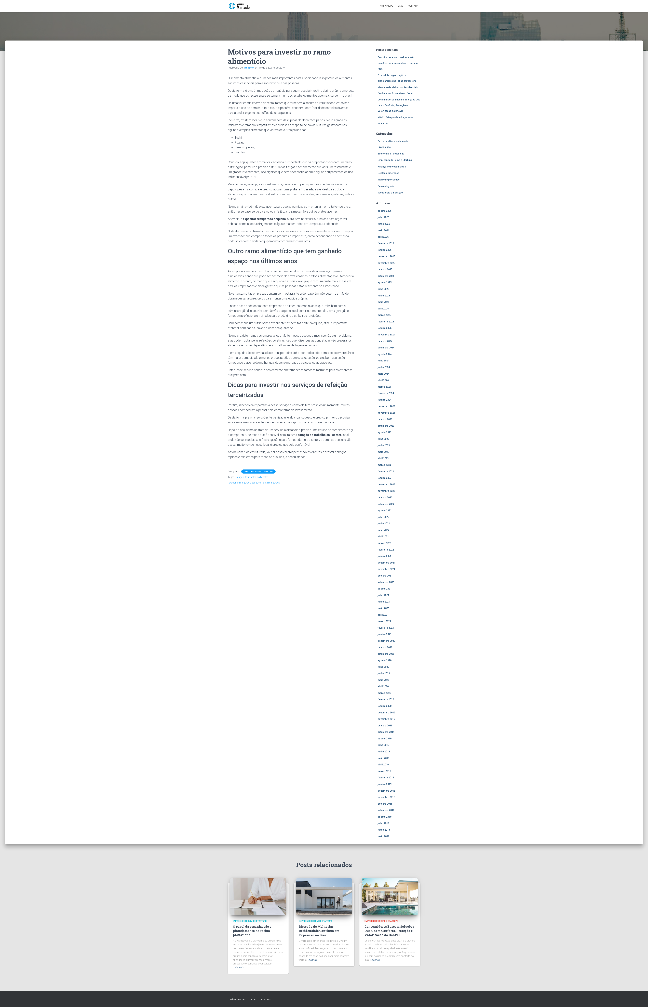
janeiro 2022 (385, 556)
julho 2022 (383, 517)
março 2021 (384, 621)
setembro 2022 (386, 504)
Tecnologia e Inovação (390, 192)
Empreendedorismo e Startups (258, 471)
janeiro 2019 (385, 784)
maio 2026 (383, 230)
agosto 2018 (385, 816)
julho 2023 (383, 439)
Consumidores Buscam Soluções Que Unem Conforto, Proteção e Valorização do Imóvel (399, 105)
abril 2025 (383, 308)
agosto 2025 (385, 282)
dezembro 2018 (386, 790)
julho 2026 (383, 217)
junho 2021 (384, 601)
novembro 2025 (386, 263)
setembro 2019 (386, 732)
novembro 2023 (386, 412)
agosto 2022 (385, 510)
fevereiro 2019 (386, 777)
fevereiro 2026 (386, 243)
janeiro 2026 (385, 250)
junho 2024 (384, 367)
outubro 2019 (385, 725)
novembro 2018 (386, 797)
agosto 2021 (385, 588)
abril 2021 (383, 614)
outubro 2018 (385, 803)
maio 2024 (383, 373)
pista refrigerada (271, 482)
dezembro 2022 (386, 484)
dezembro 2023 (386, 406)
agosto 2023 (385, 432)
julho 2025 (383, 289)
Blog (400, 6)
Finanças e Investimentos (392, 166)
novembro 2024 (386, 334)
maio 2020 (383, 680)
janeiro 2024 (385, 399)
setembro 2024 (386, 347)
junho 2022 (384, 523)
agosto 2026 (385, 211)
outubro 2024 (385, 341)
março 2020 (384, 693)
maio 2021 (383, 608)
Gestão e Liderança (388, 173)
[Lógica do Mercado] (239, 6)
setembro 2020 (386, 653)
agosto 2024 (385, 354)
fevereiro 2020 (386, 699)
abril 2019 (383, 764)
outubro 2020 (385, 647)
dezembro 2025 (386, 256)
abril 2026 (383, 237)
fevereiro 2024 (386, 393)
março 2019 (384, 771)
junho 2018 (384, 829)
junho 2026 (384, 224)
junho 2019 (384, 751)
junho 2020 (384, 673)
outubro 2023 (385, 419)
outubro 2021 (385, 575)
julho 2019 (383, 745)
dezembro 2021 (386, 562)
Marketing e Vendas (389, 179)
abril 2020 (383, 686)
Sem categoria (386, 186)
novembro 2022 (386, 491)
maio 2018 (383, 836)
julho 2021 (383, 595)
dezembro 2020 (386, 640)
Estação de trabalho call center (251, 477)
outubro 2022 (385, 497)
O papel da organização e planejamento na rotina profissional (252, 930)
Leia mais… (239, 967)
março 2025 (384, 315)
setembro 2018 (386, 810)
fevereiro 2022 (386, 549)
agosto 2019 (385, 738)
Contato (413, 6)
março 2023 (384, 465)
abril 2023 (383, 458)
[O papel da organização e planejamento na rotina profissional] (258, 896)
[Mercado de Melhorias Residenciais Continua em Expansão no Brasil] (324, 896)
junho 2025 (384, 295)
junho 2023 (384, 445)
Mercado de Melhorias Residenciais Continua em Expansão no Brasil (319, 930)
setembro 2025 (386, 276)
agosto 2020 (385, 660)
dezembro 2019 (386, 712)
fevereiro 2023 (386, 471)
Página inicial (386, 6)
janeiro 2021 (385, 634)
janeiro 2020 (385, 706)
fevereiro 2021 (386, 627)
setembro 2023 (386, 425)
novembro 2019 (386, 719)
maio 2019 (383, 758)
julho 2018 (383, 823)
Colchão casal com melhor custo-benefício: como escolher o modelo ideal (398, 63)
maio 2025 (383, 302)
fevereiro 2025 (386, 321)
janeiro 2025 (385, 328)
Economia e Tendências (391, 153)
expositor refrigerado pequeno (245, 482)
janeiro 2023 (385, 478)
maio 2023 (383, 452)
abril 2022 (383, 536)
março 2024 (384, 386)
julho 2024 (383, 360)
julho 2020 (383, 666)
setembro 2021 (386, 582)
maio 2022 (383, 530)
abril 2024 (383, 380)
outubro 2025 (385, 269)
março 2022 (384, 543)
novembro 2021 (386, 569)
